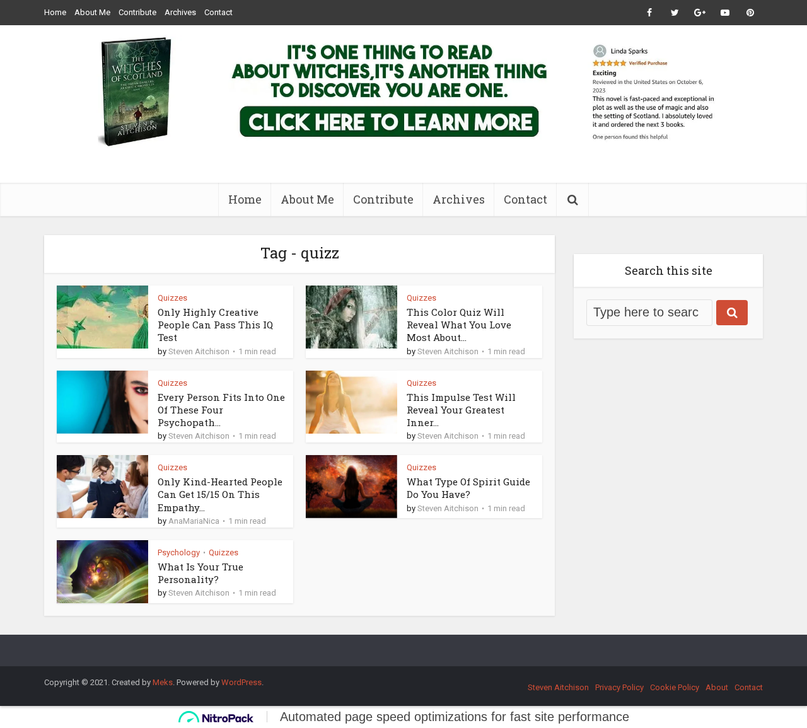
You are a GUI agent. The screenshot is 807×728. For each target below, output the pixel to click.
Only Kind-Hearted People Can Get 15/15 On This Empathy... (220, 494)
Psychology (179, 552)
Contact (218, 12)
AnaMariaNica (193, 521)
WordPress (241, 682)
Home (55, 12)
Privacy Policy (619, 687)
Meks (163, 682)
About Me (92, 12)
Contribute (137, 12)
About (716, 687)
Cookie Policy (674, 687)
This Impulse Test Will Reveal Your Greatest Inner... (461, 410)
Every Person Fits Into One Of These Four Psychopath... (221, 410)
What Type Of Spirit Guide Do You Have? (468, 487)
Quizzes (172, 298)
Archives (180, 12)
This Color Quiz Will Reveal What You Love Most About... (459, 325)
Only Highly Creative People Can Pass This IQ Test (215, 325)
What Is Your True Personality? (200, 573)
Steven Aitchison (198, 351)
